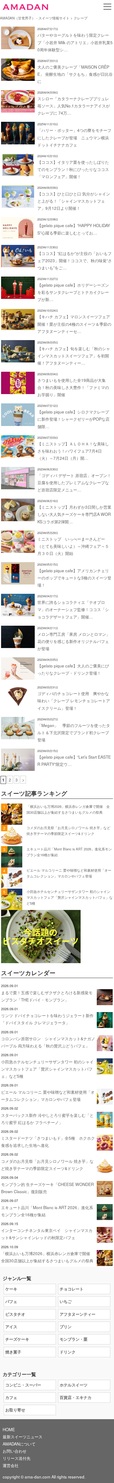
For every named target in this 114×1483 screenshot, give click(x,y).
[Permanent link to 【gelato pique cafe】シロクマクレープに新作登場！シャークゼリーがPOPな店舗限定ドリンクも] (17, 422)
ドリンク (68, 1352)
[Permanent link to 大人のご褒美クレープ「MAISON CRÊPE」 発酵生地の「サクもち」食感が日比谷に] (17, 77)
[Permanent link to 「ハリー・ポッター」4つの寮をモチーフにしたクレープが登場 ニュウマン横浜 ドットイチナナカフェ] (17, 141)
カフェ (11, 1397)
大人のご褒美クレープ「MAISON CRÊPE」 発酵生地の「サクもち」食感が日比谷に (75, 74)
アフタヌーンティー (77, 1314)
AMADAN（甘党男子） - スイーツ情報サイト (34, 17)
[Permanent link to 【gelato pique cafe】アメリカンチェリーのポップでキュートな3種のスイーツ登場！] (17, 581)
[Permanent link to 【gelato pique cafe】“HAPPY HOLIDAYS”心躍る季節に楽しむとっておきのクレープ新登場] (17, 236)
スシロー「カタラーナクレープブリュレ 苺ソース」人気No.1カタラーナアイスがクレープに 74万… (73, 105)
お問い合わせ (15, 1451)
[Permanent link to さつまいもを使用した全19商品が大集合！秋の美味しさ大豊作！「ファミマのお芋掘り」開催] (17, 390)
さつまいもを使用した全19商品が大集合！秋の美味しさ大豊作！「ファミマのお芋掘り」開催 (73, 387)
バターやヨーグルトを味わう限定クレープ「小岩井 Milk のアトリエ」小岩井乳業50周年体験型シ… (75, 42)
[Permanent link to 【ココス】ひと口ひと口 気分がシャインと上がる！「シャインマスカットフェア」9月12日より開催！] (17, 204)
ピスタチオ (15, 1314)
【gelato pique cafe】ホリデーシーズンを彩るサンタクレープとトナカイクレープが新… (73, 292)
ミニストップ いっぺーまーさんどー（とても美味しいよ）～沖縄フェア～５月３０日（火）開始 (73, 546)
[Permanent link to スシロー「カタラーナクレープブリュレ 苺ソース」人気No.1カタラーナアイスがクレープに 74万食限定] (17, 109)
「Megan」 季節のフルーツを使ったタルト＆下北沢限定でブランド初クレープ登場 (73, 732)
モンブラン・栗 (73, 1339)
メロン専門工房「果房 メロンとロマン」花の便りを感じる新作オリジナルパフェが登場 (73, 641)
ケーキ (11, 1289)
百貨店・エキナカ (75, 1397)
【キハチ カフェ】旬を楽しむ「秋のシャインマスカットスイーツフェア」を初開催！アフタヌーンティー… (73, 355)
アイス (11, 1327)
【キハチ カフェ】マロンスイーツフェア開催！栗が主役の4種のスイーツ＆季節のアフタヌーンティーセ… (74, 324)
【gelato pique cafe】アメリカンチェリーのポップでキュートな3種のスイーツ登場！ (74, 577)
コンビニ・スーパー (23, 1385)
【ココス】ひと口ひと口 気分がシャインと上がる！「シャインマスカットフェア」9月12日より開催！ (73, 201)
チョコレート (72, 1289)
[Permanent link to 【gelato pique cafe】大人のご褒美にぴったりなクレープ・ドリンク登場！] (17, 676)
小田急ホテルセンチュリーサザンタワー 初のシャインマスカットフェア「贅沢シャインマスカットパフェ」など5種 (70, 897)
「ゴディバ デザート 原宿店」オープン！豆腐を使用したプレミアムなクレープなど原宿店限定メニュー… (74, 482)
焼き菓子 (13, 1352)
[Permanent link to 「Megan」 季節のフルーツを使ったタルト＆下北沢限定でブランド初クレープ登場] (17, 735)
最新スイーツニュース (22, 1436)
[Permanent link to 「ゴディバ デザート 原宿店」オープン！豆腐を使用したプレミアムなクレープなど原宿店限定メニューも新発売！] (17, 485)
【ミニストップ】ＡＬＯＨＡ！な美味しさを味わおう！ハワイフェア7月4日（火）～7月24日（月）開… (73, 451)
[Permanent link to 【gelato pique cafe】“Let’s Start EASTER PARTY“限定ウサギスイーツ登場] (17, 767)
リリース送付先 (16, 1458)
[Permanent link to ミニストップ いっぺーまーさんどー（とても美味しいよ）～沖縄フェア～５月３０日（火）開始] (17, 549)
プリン (66, 1327)
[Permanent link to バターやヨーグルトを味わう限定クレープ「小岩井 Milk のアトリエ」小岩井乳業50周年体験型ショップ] (17, 45)
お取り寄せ (15, 1410)
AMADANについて (19, 1444)
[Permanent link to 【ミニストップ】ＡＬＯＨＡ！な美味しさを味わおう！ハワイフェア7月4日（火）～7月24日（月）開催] (17, 454)
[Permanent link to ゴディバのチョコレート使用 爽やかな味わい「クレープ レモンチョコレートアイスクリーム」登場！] (17, 704)
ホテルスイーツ (73, 1385)
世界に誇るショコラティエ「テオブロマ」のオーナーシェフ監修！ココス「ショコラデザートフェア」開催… (73, 609)
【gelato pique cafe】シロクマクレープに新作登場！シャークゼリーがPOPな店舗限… (73, 419)
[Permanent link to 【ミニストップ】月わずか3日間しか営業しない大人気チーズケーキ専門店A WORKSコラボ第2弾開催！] (17, 517)
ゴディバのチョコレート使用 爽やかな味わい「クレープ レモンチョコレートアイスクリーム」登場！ (73, 700)
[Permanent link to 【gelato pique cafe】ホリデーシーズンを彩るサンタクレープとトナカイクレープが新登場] (17, 295)
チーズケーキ (17, 1339)
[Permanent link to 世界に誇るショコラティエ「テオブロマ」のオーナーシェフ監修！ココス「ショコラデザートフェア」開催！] (17, 613)
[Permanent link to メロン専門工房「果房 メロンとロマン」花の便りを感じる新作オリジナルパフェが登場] (17, 644)
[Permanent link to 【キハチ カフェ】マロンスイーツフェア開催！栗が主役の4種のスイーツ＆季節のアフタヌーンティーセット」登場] (17, 327)
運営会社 (11, 1465)
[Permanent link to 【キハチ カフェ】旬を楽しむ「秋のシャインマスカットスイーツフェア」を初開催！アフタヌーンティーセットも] (17, 359)
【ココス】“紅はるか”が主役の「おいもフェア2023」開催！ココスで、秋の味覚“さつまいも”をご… (74, 260)
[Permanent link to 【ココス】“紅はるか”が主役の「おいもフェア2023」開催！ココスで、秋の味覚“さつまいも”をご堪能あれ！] (17, 263)
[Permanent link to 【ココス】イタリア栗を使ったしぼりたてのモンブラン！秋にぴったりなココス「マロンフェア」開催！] (17, 172)
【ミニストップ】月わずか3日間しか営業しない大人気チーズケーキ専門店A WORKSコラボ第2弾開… (74, 514)
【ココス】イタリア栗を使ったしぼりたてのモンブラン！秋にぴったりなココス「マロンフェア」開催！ (73, 169)
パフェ (11, 1301)
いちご (66, 1301)
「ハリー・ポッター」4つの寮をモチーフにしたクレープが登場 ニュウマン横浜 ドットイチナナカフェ (74, 137)
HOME (9, 1429)
